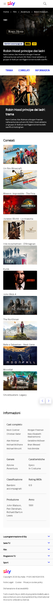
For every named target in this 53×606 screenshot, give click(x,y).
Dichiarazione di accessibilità (15, 588)
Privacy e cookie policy (33, 582)
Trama (9, 70)
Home (6, 12)
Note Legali (8, 582)
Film (15, 12)
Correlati (24, 70)
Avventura (25, 12)
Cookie (18, 582)
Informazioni (43, 70)
